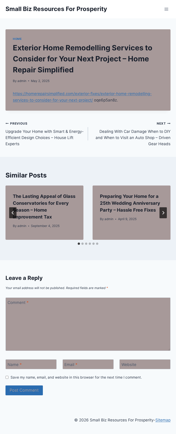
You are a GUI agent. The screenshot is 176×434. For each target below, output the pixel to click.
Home (17, 39)
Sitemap (162, 420)
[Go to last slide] (12, 212)
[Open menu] (166, 9)
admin (21, 81)
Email (70, 364)
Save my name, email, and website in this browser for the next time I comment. (76, 377)
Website (128, 364)
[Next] (163, 212)
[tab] (79, 244)
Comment (18, 302)
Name (15, 364)
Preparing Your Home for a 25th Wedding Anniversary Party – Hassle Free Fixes (130, 203)
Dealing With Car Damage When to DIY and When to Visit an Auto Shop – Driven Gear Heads (133, 134)
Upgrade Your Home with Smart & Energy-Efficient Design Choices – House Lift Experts (45, 134)
